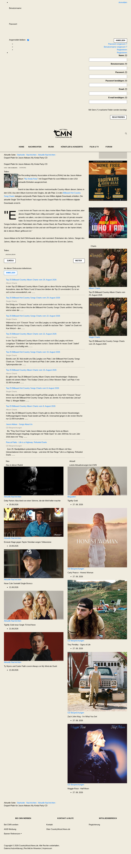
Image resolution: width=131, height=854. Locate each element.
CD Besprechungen (76, 569)
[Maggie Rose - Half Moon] (97, 753)
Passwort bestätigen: (115, 81)
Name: (121, 55)
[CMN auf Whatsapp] (114, 803)
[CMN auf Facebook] (103, 155)
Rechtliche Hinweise (32, 848)
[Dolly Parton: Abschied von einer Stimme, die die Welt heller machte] (33, 481)
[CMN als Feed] (123, 155)
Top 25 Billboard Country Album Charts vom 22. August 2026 (31, 334)
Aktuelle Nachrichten (12, 497)
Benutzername (15, 8)
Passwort (13, 24)
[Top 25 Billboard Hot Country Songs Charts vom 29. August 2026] (108, 316)
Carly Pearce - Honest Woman (80, 572)
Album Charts (94, 288)
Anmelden (10, 273)
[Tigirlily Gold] (97, 481)
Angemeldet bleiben (17, 40)
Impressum (47, 848)
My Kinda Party (31, 179)
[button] (36, 147)
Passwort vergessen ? (117, 44)
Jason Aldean (10, 254)
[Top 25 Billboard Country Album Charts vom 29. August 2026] (108, 268)
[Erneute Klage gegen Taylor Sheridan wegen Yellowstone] (33, 522)
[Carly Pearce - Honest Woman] (97, 537)
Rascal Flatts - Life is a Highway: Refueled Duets (26, 442)
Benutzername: (117, 64)
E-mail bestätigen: (116, 97)
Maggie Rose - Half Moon (78, 788)
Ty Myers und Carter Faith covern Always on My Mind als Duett (30, 666)
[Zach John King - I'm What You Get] (97, 681)
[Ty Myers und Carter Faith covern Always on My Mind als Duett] (33, 646)
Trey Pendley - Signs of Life (79, 645)
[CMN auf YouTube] (118, 155)
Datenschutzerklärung (13, 848)
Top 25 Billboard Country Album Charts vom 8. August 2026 (30, 406)
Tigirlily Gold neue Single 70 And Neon (20, 625)
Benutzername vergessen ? (115, 47)
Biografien (72, 497)
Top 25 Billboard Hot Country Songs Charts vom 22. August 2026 (33, 316)
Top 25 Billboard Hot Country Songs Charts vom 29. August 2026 (33, 298)
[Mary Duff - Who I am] (108, 222)
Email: (121, 89)
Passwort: (119, 72)
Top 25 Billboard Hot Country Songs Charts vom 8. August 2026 (32, 388)
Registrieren (122, 50)
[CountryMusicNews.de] (63, 133)
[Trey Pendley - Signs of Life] (97, 609)
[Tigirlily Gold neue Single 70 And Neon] (33, 605)
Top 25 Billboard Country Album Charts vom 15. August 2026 (31, 370)
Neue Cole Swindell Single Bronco (18, 583)
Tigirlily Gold (73, 501)
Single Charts (94, 337)
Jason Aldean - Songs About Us (19, 424)
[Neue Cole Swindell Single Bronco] (33, 563)
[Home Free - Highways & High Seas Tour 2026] (108, 181)
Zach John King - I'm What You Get (82, 716)
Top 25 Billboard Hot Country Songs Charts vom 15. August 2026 (33, 352)
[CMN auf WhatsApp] (113, 155)
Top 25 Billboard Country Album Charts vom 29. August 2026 (31, 280)
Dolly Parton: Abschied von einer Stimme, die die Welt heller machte (32, 501)
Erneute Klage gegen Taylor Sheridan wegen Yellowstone (27, 542)
